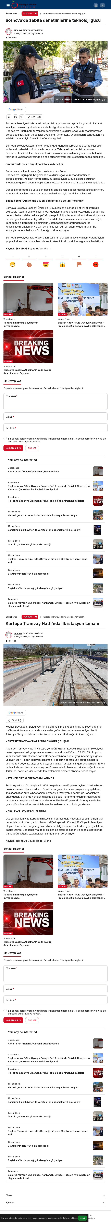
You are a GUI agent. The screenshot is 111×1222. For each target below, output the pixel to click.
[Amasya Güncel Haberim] (24, 4)
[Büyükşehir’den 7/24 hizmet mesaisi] (55, 573)
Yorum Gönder (13, 448)
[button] (96, 5)
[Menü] (8, 5)
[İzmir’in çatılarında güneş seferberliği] (55, 544)
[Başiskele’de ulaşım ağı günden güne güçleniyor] (55, 588)
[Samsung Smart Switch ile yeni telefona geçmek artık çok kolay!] (55, 530)
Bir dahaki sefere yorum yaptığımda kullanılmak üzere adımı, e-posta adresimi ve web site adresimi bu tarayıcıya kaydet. (57, 440)
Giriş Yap (32, 448)
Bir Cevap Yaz (12, 380)
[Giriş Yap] (102, 5)
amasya (18, 30)
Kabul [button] (82, 1218)
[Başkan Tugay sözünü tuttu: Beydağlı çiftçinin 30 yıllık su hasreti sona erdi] (55, 559)
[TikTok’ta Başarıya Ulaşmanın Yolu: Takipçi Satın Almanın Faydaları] (28, 352)
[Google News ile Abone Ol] (16, 109)
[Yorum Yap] (8, 116)
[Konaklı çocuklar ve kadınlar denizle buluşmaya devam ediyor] (55, 515)
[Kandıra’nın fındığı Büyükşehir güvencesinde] (28, 305)
